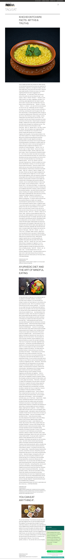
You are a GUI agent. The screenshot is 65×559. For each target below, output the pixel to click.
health (23, 493)
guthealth (41, 492)
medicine (27, 493)
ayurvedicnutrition (23, 492)
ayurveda (23, 489)
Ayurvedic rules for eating (33, 490)
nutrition (31, 493)
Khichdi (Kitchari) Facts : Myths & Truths (30, 20)
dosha (20, 263)
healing (20, 493)
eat (22, 263)
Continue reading (24, 256)
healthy (36, 556)
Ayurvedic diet (29, 489)
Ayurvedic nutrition (36, 489)
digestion (29, 492)
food (37, 492)
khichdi (25, 263)
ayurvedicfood (42, 490)
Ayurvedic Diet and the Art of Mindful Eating (31, 270)
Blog (25, 260)
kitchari (28, 263)
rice (31, 263)
